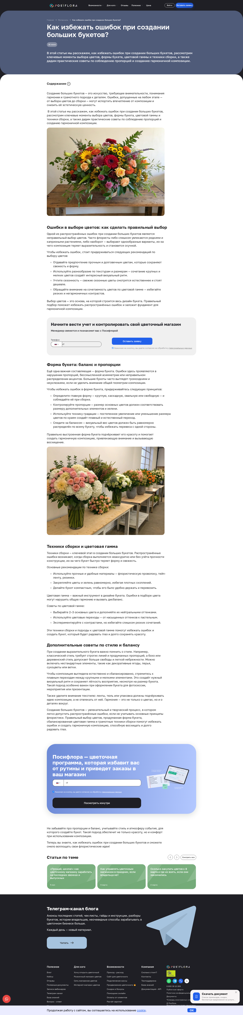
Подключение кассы (117, 980)
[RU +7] (56, 344)
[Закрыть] (236, 992)
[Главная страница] (63, 5)
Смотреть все (188, 857)
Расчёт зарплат (114, 1001)
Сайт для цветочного (117, 976)
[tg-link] (175, 981)
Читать (64, 942)
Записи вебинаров (56, 989)
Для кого (111, 5)
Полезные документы (58, 985)
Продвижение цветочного (120, 985)
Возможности (94, 5)
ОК (192, 1010)
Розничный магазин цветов (87, 976)
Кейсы (50, 976)
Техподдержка (148, 980)
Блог (49, 972)
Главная (50, 20)
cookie (141, 1010)
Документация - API (151, 989)
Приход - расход (115, 972)
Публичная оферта (175, 990)
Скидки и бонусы (115, 989)
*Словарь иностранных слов (179, 1000)
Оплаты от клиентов (117, 997)
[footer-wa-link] (169, 981)
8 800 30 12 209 (174, 986)
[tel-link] (180, 981)
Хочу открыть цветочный (86, 972)
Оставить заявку (185, 5)
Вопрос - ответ (54, 1001)
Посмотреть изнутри (97, 802)
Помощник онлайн (116, 993)
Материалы (63, 20)
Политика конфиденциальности (181, 993)
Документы (172, 996)
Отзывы (124, 5)
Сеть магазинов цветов (85, 980)
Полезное (136, 5)
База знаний (53, 997)
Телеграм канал (55, 993)
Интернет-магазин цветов (87, 985)
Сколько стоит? (149, 972)
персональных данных (180, 348)
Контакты (146, 976)
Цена (148, 5)
